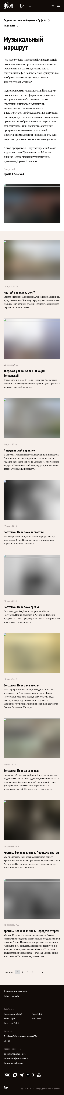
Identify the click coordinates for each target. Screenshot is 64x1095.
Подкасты (9, 25)
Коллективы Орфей (11, 1023)
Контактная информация (14, 1063)
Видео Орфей (37, 1014)
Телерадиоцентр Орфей (13, 1014)
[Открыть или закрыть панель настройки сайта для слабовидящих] (52, 6)
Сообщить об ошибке (12, 996)
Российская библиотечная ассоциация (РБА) (20, 1036)
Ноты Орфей (36, 1019)
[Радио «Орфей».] (22, 6)
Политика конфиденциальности (16, 1058)
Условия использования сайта (15, 1054)
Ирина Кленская (14, 174)
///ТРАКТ (8, 1041)
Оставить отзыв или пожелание (16, 991)
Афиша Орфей (9, 1019)
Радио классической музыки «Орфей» (25, 20)
